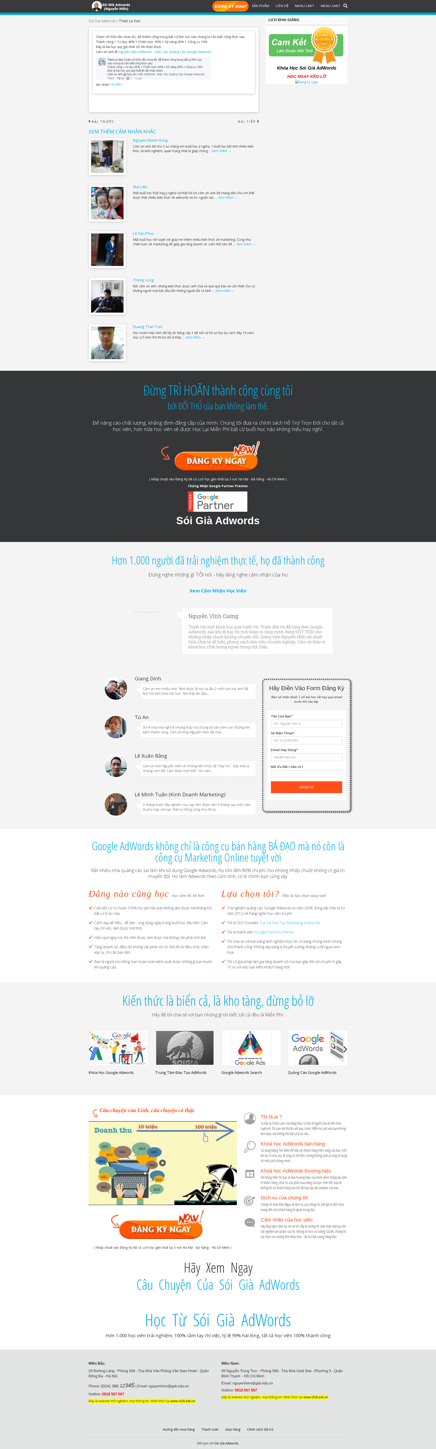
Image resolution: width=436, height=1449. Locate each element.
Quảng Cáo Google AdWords (312, 1072)
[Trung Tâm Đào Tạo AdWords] (185, 1048)
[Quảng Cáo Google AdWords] (318, 1048)
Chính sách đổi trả (260, 1429)
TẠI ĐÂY (116, 84)
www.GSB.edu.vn (183, 1401)
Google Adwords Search (241, 1072)
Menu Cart (304, 5)
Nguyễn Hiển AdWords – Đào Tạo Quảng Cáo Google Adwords (165, 52)
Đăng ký (230, 6)
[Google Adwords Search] (251, 1048)
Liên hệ (281, 5)
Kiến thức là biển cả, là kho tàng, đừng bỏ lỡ (218, 1000)
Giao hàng (232, 1429)
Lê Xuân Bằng (151, 755)
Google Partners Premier (274, 932)
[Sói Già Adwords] (111, 6)
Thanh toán (209, 1429)
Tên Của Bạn (282, 716)
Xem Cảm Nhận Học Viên (218, 591)
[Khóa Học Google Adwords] (118, 1048)
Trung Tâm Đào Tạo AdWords (181, 1072)
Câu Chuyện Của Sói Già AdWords (218, 1284)
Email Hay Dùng (284, 750)
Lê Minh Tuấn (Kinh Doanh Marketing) (180, 794)
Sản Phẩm (260, 5)
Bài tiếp (248, 121)
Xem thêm (221, 151)
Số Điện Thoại (283, 733)
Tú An (142, 717)
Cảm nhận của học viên (286, 1220)
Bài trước (101, 121)
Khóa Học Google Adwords (111, 1072)
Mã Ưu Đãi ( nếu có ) (287, 767)
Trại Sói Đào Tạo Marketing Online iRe (289, 922)
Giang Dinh (148, 678)
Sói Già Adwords (102, 20)
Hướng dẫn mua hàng (179, 1429)
